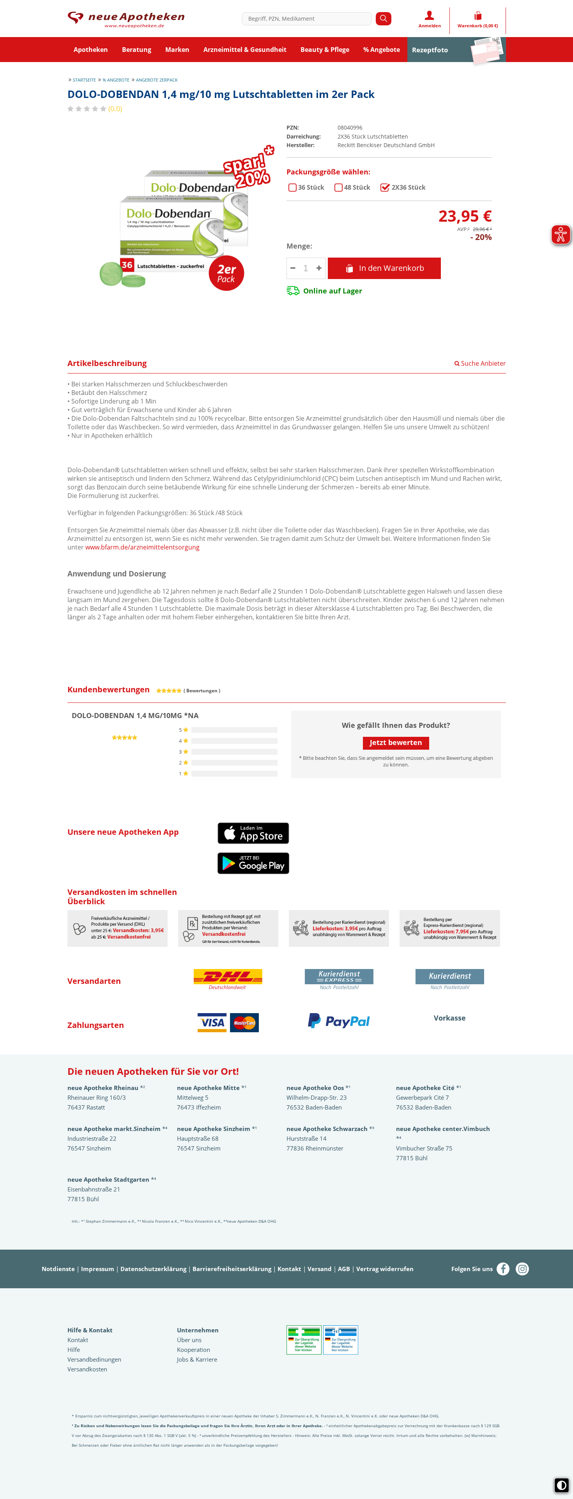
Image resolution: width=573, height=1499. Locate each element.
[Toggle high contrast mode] (561, 1485)
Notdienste (58, 1269)
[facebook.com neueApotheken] (503, 1270)
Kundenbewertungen (108, 689)
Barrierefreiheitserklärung (232, 1269)
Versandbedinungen (94, 1359)
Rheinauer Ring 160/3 (96, 1097)
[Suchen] (383, 18)
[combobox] (309, 18)
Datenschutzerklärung (153, 1269)
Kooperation (193, 1349)
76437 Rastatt (86, 1107)
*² (106, 1088)
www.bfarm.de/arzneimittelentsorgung (142, 547)
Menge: (299, 246)
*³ (330, 1129)
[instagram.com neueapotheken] (522, 1270)
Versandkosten (87, 1369)
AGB (344, 1269)
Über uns (189, 1340)
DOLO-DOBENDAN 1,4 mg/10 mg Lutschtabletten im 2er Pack (409, 187)
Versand (320, 1269)
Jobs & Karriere (197, 1359)
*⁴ (111, 1179)
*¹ (217, 1129)
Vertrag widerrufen (385, 1269)
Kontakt (289, 1269)
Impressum (97, 1269)
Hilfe (73, 1349)
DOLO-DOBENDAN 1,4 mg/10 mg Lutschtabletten (311, 187)
